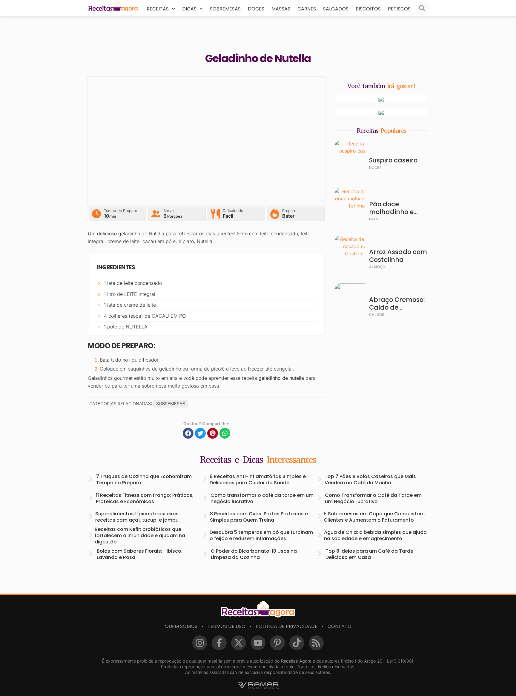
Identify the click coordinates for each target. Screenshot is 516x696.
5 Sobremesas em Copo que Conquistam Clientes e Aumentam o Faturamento (374, 516)
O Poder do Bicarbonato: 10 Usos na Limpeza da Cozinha (254, 554)
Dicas (189, 8)
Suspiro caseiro (393, 160)
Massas (280, 8)
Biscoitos (368, 8)
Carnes (306, 8)
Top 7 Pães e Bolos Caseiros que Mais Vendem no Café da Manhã (370, 479)
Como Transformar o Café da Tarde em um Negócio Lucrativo (373, 498)
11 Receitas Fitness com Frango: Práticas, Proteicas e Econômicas (145, 498)
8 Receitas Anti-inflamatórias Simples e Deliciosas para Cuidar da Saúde (258, 479)
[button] (188, 433)
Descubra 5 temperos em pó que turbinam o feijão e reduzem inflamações (261, 535)
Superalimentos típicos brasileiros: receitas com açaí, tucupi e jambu (137, 516)
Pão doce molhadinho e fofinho (391, 212)
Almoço (377, 267)
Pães (373, 219)
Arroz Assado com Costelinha (398, 256)
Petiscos (399, 8)
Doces (256, 8)
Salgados (335, 8)
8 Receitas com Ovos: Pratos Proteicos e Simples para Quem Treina (259, 516)
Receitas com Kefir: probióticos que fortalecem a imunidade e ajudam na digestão (140, 535)
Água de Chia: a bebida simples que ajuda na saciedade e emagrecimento (375, 535)
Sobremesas (225, 8)
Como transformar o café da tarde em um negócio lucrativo (262, 498)
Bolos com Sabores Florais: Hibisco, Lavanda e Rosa (139, 554)
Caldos (376, 314)
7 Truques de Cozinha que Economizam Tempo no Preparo (144, 479)
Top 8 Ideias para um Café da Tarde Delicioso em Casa (369, 554)
